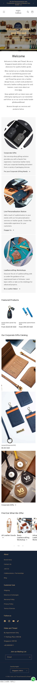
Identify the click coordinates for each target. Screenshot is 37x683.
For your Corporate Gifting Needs (16, 171)
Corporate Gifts (7, 505)
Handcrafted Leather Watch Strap (27, 323)
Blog (5, 578)
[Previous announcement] (3, 3)
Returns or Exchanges (11, 595)
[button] (4, 12)
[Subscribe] (29, 657)
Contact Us (7, 564)
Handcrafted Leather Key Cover (8, 323)
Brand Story (8, 560)
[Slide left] (14, 546)
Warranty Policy (9, 599)
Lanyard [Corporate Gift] (8, 445)
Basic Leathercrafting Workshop (23, 537)
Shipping (7, 590)
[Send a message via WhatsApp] (33, 679)
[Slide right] (23, 546)
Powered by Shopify (25, 676)
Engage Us (7, 230)
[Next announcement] (33, 3)
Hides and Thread (15, 676)
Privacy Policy (8, 604)
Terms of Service (9, 608)
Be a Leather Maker (11, 289)
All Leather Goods (8, 535)
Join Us (6, 569)
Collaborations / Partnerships (14, 573)
